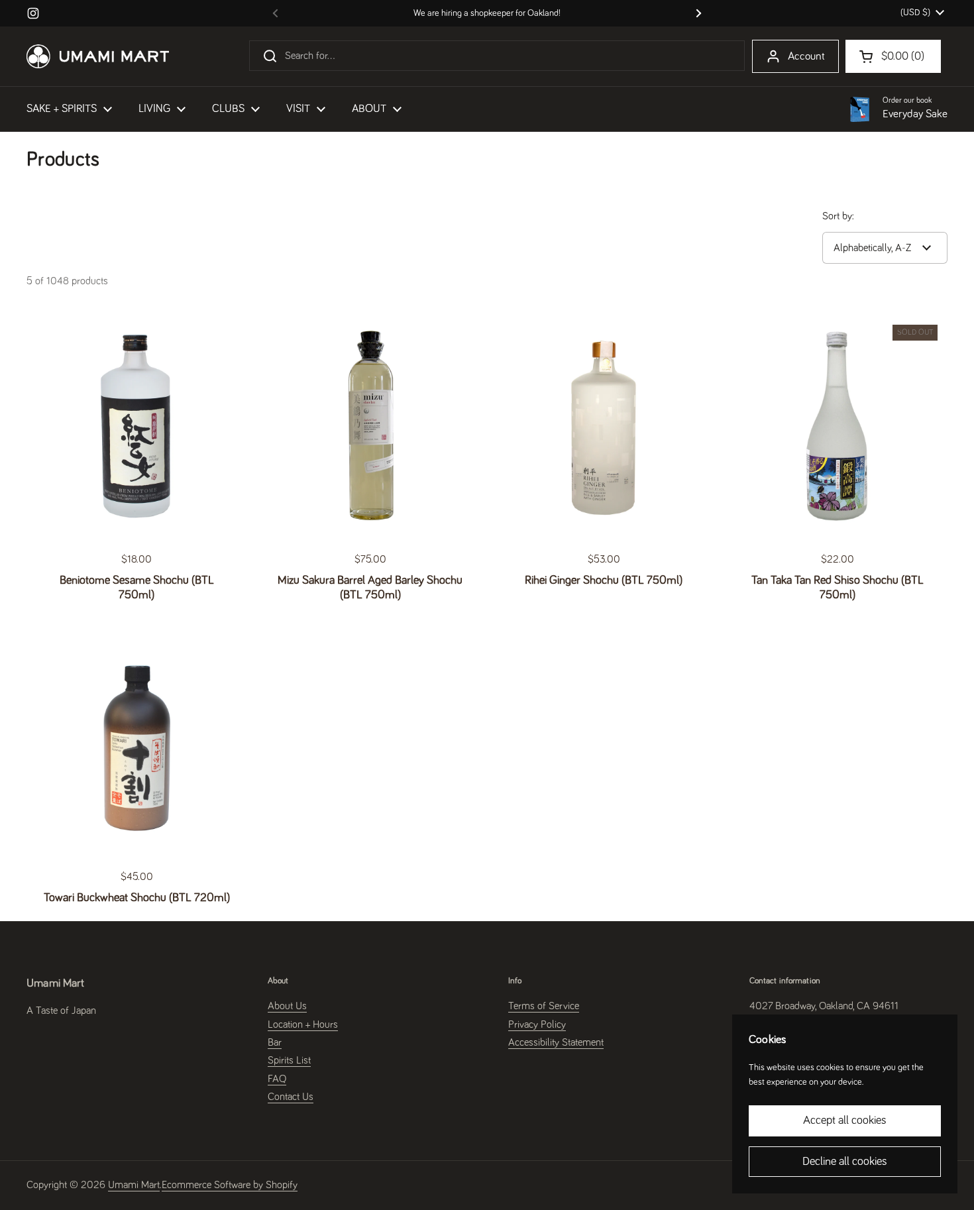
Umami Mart (134, 1185)
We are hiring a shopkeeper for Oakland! (487, 13)
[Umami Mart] (98, 56)
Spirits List (289, 1060)
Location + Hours (303, 1024)
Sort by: (838, 216)
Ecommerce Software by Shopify (230, 1185)
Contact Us (290, 1096)
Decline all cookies (844, 1162)
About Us (287, 1006)
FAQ (277, 1078)
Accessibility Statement (556, 1042)
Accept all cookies (845, 1121)
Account (806, 56)
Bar (275, 1042)
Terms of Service (543, 1006)
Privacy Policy (537, 1024)
